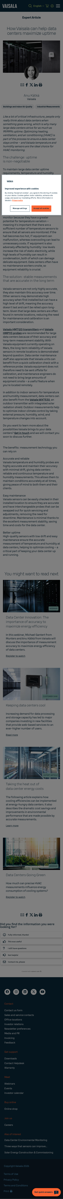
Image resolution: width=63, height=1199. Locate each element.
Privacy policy (17, 200)
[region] (32, 195)
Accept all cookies (41, 208)
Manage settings (20, 208)
